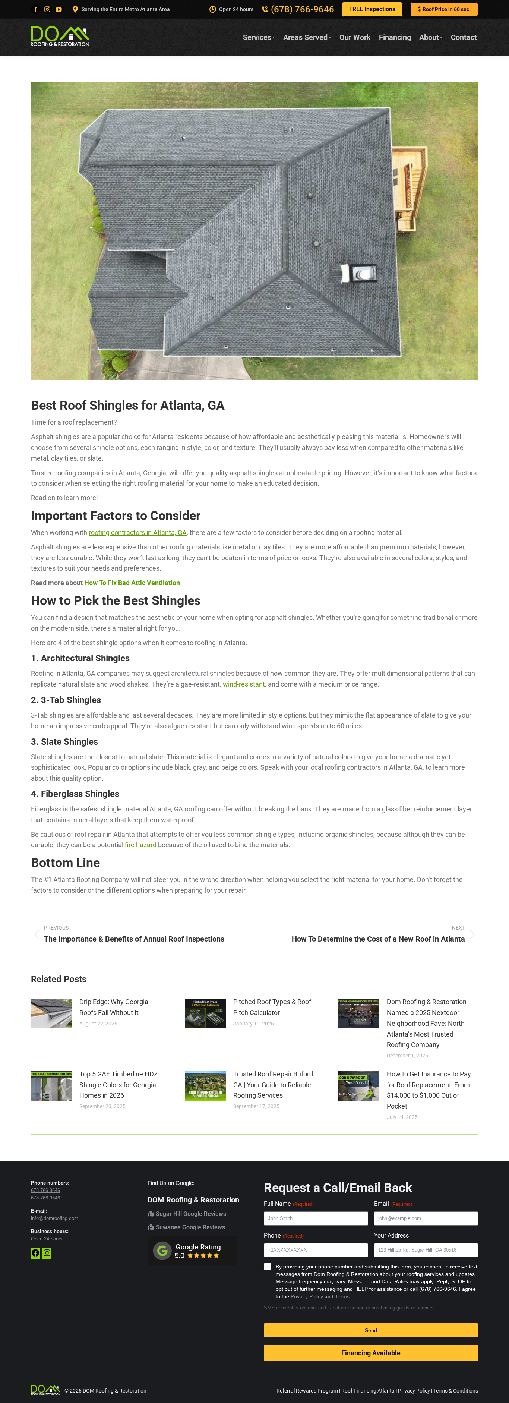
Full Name (289, 1203)
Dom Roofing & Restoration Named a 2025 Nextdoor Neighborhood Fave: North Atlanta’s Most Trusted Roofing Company (427, 1023)
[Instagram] (46, 1255)
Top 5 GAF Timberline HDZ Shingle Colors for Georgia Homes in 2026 (118, 1085)
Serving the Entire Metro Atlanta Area (126, 9)
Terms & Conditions (455, 1391)
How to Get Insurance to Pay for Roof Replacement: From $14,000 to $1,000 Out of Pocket (429, 1090)
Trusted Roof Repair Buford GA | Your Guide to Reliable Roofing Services (273, 1085)
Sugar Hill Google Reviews (190, 1213)
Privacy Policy (307, 1296)
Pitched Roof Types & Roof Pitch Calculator (272, 1007)
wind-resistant (244, 684)
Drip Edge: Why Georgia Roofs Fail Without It (113, 1007)
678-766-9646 (45, 1190)
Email (393, 1203)
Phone (284, 1235)
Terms (342, 1296)
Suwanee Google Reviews (189, 1227)
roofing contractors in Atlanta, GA (138, 532)
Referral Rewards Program (307, 1391)
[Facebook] (35, 1255)
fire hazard (141, 845)
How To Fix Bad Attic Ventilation (132, 583)
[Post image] (51, 1013)
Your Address (391, 1235)
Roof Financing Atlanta (368, 1391)
